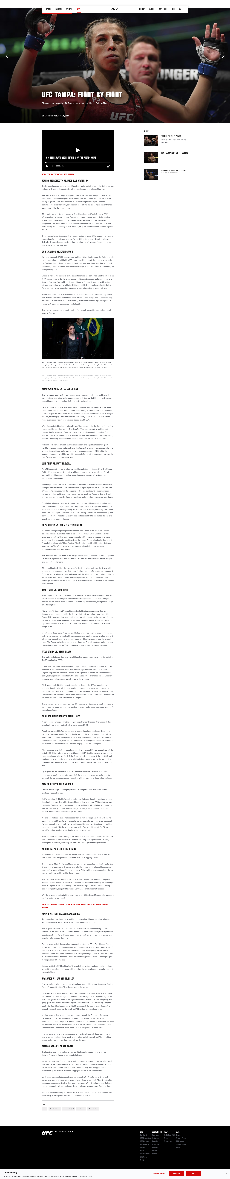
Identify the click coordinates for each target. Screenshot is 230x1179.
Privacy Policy (181, 1138)
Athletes (69, 9)
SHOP (173, 9)
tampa (44, 1109)
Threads (155, 1141)
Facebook (155, 1135)
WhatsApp (155, 1144)
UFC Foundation (145, 1138)
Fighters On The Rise (75, 905)
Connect (142, 9)
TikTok (154, 1151)
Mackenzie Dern (93, 1109)
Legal (178, 1132)
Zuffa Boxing (163, 9)
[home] (115, 9)
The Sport (143, 1135)
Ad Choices (180, 1141)
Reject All (176, 1173)
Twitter (154, 1154)
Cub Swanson (81, 1109)
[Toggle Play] (47, 166)
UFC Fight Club (145, 1154)
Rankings (59, 9)
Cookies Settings (159, 1173)
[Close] (226, 1173)
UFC (141, 1132)
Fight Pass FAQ (169, 1135)
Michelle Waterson (55, 1109)
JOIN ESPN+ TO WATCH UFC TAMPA (58, 174)
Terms (178, 1135)
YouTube (155, 1148)
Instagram (155, 1138)
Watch (151, 9)
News (78, 9)
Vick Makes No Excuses (53, 905)
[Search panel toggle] (180, 9)
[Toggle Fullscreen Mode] (108, 166)
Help (165, 1132)
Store (142, 1151)
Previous (7, 56)
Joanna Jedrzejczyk (68, 1109)
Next (222, 56)
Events (48, 9)
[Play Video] (78, 151)
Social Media (157, 1132)
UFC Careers (144, 1141)
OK (193, 1173)
